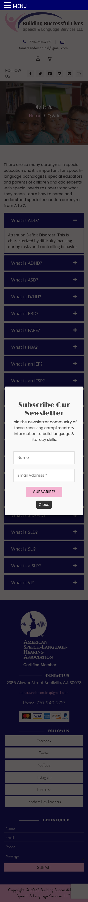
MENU (20, 6)
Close (44, 504)
